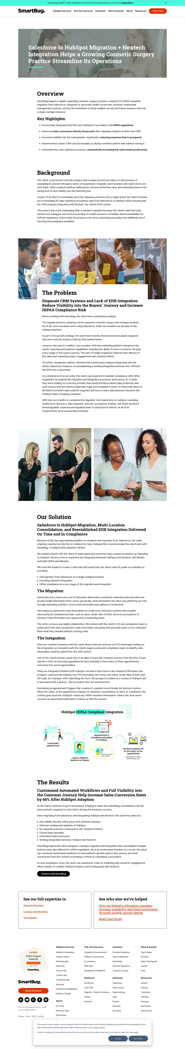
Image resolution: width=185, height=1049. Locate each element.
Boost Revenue (33, 990)
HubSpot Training (63, 994)
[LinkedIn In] (20, 999)
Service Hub (61, 971)
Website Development (94, 957)
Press (143, 971)
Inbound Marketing (33, 905)
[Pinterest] (45, 999)
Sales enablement (120, 957)
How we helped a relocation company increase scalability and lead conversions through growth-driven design (128, 909)
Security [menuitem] (41, 1016)
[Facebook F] (39, 999)
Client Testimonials (149, 961)
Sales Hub (60, 966)
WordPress (89, 983)
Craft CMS (88, 988)
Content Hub (61, 975)
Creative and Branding (35, 911)
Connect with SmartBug (53, 874)
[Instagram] (33, 999)
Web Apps (88, 966)
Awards (144, 966)
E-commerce (89, 961)
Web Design (30, 917)
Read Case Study (110, 919)
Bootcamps (146, 1006)
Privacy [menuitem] (21, 1016)
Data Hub (60, 984)
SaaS (115, 997)
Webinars (145, 997)
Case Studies (146, 952)
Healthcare (117, 983)
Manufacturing (119, 992)
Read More (127, 3)
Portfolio (145, 957)
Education (117, 1011)
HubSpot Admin (62, 957)
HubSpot (88, 1002)
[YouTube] (27, 999)
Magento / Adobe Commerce (97, 992)
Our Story (60, 1006)
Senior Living (118, 988)
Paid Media (117, 961)
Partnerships (61, 1015)
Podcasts (145, 1002)
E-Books (144, 988)
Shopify (87, 997)
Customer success (120, 971)
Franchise (117, 1006)
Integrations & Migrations (66, 989)
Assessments (146, 1011)
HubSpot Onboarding (65, 952)
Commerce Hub (62, 980)
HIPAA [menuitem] (34, 1016)
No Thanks (138, 1038)
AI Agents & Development (95, 952)
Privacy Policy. (99, 1027)
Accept (118, 1038)
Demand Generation (121, 952)
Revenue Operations (121, 966)
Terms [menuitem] (27, 1016)
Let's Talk (158, 11)
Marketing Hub (62, 961)
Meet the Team (62, 1011)
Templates (145, 992)
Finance (116, 1002)
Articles (144, 983)
